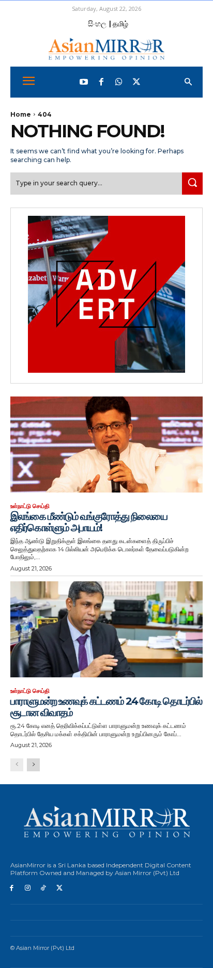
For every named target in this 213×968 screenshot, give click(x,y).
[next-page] (33, 764)
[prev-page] (16, 764)
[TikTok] (43, 888)
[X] (59, 888)
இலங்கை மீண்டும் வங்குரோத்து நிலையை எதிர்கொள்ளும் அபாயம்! (88, 522)
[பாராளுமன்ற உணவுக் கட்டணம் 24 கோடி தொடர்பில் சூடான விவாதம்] (106, 629)
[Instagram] (27, 888)
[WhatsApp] (119, 82)
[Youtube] (84, 82)
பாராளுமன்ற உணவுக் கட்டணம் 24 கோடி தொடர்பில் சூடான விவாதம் (106, 707)
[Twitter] (136, 82)
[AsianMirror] (106, 49)
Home (20, 114)
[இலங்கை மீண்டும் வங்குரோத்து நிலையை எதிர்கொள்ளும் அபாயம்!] (106, 444)
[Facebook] (101, 82)
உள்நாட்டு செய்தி (30, 506)
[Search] (192, 183)
